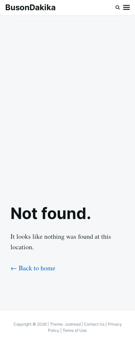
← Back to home (32, 267)
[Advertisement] (67, 104)
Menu (126, 7)
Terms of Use (75, 330)
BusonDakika (30, 7)
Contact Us (94, 324)
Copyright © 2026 (30, 324)
